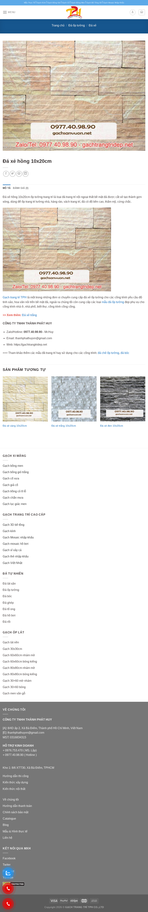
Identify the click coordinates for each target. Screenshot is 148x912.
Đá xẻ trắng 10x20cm (63, 425)
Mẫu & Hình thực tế (15, 831)
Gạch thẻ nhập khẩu (16, 556)
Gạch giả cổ (10, 484)
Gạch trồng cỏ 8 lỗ (14, 491)
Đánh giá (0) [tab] (20, 188)
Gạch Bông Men (78, 3)
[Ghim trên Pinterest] (19, 174)
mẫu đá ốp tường (113, 302)
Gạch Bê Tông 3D (94, 3)
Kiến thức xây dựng (15, 782)
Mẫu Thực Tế (29, 3)
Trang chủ (58, 25)
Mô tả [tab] (6, 188)
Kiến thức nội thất (14, 788)
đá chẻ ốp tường (108, 352)
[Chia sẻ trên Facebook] (6, 174)
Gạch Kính (41, 3)
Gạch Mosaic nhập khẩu (18, 537)
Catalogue (9, 818)
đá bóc (125, 352)
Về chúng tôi (11, 799)
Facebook (9, 858)
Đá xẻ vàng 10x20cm (15, 425)
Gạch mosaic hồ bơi (16, 543)
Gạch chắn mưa (13, 497)
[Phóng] (7, 146)
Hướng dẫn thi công (16, 776)
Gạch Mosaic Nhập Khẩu (113, 3)
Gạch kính (9, 531)
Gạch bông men (13, 465)
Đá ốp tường (76, 25)
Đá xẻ (92, 25)
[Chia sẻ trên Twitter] (13, 174)
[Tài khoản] (133, 12)
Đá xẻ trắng (29, 315)
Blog (6, 824)
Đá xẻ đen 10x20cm (111, 425)
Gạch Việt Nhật (12, 562)
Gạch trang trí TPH (15, 297)
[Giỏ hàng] (142, 12)
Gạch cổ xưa (11, 478)
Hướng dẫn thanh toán (17, 805)
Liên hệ (7, 837)
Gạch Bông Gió (53, 3)
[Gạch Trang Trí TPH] (74, 12)
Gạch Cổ (65, 3)
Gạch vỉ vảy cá (12, 550)
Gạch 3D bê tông (13, 524)
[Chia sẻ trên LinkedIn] (26, 174)
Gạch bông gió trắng (16, 472)
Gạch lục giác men (15, 503)
